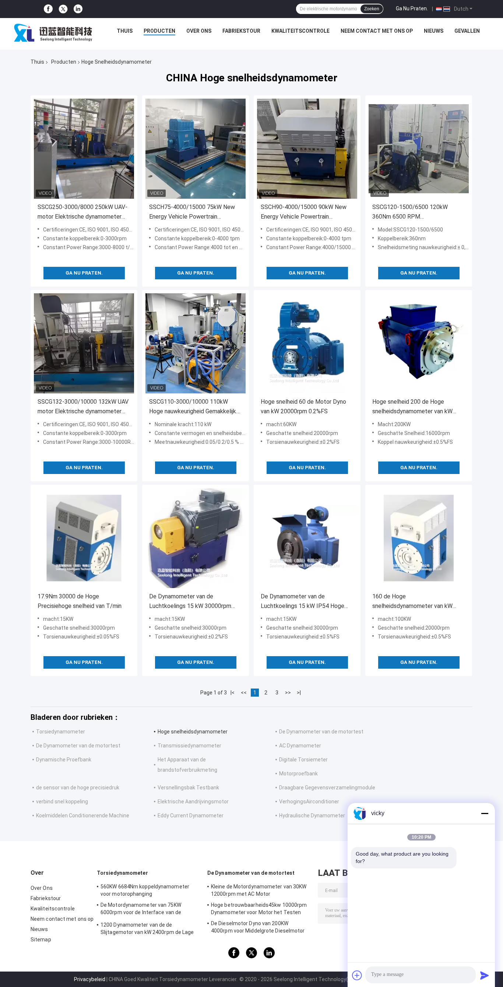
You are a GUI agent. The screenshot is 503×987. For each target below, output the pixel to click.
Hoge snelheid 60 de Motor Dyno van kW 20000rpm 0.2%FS (303, 406)
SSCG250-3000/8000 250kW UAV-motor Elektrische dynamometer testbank (82, 213)
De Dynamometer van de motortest (321, 732)
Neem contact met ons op (377, 31)
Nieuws (433, 31)
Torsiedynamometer (60, 732)
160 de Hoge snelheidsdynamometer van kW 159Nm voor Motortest (412, 602)
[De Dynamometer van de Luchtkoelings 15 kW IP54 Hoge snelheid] (307, 538)
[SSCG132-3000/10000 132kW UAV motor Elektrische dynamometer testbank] (84, 343)
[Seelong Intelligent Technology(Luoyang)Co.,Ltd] (53, 33)
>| (299, 693)
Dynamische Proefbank (63, 760)
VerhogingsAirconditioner (309, 801)
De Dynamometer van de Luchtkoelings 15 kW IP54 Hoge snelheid (302, 602)
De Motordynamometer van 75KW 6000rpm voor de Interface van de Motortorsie (141, 909)
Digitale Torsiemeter (303, 760)
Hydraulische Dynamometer (312, 815)
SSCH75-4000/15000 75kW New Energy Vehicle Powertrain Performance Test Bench (192, 213)
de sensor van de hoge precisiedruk (77, 787)
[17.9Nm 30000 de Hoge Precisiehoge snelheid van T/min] (84, 538)
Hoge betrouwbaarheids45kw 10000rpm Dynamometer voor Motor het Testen (259, 908)
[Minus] (484, 813)
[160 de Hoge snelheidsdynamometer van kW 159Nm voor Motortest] (419, 538)
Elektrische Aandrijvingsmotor (193, 801)
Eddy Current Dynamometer (191, 815)
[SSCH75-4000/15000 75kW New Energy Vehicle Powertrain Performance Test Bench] (195, 149)
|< (233, 693)
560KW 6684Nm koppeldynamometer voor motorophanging (145, 890)
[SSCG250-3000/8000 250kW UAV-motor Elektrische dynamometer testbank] (84, 149)
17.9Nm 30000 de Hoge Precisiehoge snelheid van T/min (80, 601)
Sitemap (41, 939)
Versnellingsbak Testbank (188, 787)
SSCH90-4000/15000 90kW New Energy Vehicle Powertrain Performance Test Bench (304, 213)
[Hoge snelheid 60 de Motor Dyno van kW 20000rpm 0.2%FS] (307, 343)
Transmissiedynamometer (189, 746)
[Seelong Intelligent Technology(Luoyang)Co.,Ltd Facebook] (48, 9)
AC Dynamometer (300, 746)
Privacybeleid (89, 979)
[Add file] (357, 975)
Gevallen (467, 31)
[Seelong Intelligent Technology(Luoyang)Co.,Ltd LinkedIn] (78, 9)
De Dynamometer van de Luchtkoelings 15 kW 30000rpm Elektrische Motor (190, 602)
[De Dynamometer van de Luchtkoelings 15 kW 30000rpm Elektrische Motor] (195, 538)
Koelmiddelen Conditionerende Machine (82, 815)
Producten (159, 31)
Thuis (125, 31)
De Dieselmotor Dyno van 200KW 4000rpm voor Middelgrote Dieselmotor (258, 927)
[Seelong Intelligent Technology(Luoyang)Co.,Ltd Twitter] (63, 9)
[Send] (484, 975)
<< (244, 693)
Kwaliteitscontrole (300, 31)
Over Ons (198, 31)
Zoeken (371, 8)
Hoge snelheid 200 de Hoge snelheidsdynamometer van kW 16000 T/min (412, 407)
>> (288, 693)
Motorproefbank (298, 773)
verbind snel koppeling (62, 801)
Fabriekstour (241, 31)
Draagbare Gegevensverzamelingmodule (327, 787)
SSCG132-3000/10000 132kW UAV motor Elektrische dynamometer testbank (83, 407)
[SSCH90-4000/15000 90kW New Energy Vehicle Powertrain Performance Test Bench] (307, 149)
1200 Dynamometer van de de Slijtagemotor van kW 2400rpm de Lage (147, 928)
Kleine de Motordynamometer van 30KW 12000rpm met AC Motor (259, 890)
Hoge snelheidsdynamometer (193, 732)
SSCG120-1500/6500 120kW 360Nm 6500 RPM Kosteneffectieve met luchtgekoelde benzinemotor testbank (410, 213)
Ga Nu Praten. (412, 8)
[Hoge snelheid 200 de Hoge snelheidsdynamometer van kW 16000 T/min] (419, 343)
